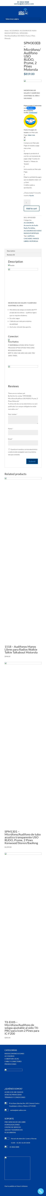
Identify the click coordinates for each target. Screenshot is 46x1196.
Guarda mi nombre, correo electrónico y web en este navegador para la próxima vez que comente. (22, 452)
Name (10, 429)
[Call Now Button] (41, 1191)
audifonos (30, 236)
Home (6, 30)
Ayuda (31, 195)
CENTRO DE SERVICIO (13, 1127)
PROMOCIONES (10, 1064)
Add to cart (31, 208)
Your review (12, 414)
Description (11, 251)
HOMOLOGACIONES (12, 1125)
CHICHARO (28, 238)
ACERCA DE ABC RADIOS (14, 1092)
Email (10, 439)
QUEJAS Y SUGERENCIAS (14, 1130)
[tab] (23, 251)
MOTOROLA (33, 241)
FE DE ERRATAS (10, 1132)
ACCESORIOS (14, 30)
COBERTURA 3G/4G (12, 1059)
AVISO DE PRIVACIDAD (13, 1095)
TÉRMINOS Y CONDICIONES (15, 1097)
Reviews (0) (11, 255)
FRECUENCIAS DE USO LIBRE (15, 1122)
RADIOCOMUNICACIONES (14, 1053)
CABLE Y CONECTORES (13, 1061)
